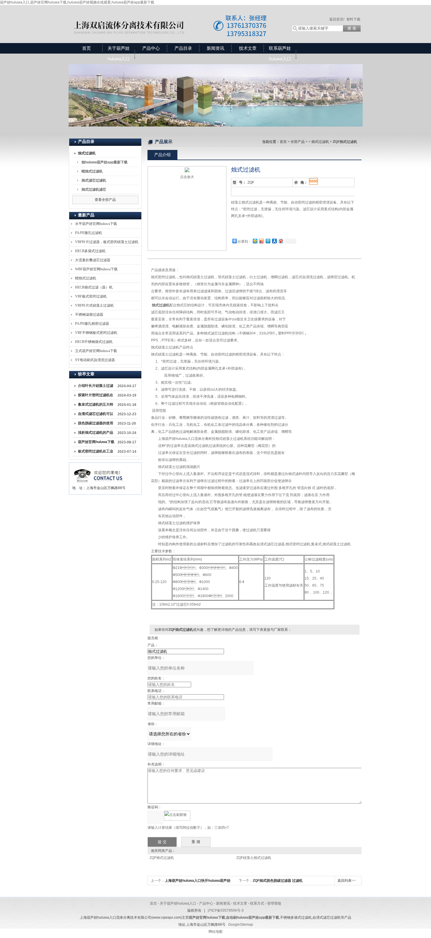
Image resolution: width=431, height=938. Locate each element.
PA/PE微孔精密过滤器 (92, 324)
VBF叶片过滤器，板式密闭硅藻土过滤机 (106, 242)
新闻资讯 (215, 48)
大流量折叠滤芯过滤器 (92, 260)
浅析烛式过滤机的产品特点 (95, 433)
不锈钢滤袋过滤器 (89, 314)
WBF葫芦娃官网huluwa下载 (96, 269)
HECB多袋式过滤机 (90, 251)
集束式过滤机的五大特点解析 (95, 405)
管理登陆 (274, 903)
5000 (313, 181)
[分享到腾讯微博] (267, 241)
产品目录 (183, 48)
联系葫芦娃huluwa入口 (280, 53)
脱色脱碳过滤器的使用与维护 (95, 424)
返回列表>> (346, 881)
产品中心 (151, 48)
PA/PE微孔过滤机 (88, 233)
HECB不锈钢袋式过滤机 (94, 342)
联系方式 (257, 903)
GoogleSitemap (240, 924)
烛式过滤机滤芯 (94, 189)
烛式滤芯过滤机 (94, 180)
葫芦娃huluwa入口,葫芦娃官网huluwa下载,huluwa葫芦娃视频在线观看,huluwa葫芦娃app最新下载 (77, 2)
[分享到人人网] (274, 241)
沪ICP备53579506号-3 (226, 910)
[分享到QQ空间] (255, 241)
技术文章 (248, 48)
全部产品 (298, 142)
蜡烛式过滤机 (92, 171)
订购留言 (249, 229)
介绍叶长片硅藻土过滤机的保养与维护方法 (95, 387)
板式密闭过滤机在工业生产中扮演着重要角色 (95, 452)
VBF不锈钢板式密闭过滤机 (96, 333)
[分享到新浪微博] (261, 241)
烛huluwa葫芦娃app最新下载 (105, 162)
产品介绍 (162, 154)
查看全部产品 (105, 200)
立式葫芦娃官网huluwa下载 (96, 351)
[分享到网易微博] (280, 241)
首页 (86, 48)
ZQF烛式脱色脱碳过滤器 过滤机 (278, 881)
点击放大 (187, 177)
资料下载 (353, 19)
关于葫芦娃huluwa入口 (119, 53)
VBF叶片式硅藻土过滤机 (94, 305)
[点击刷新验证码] (177, 816)
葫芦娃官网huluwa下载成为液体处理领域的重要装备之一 (96, 443)
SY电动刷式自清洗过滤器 (95, 360)
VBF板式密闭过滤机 (91, 296)
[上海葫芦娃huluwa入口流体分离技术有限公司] (174, 18)
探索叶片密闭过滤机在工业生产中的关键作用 (95, 396)
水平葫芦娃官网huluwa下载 (96, 224)
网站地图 (215, 932)
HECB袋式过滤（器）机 (94, 287)
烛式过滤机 (87, 153)
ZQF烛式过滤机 (162, 858)
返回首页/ (336, 19)
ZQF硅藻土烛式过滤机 (253, 858)
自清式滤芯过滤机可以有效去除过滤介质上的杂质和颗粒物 (95, 415)
